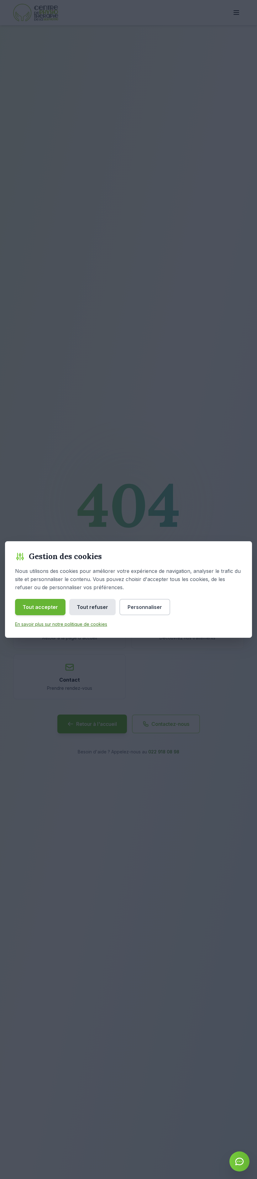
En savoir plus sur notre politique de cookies (61, 624)
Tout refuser (92, 607)
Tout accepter (40, 607)
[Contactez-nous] (239, 1161)
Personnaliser (145, 607)
